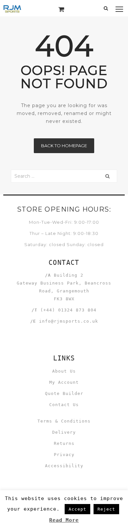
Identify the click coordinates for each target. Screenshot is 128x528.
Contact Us (64, 404)
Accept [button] (77, 509)
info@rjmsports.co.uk (68, 321)
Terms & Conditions (64, 421)
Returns (64, 443)
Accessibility (64, 465)
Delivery (64, 432)
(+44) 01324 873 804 (68, 310)
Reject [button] (106, 509)
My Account (64, 382)
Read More (64, 520)
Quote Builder (64, 393)
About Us (64, 371)
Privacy (64, 454)
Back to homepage (64, 145)
